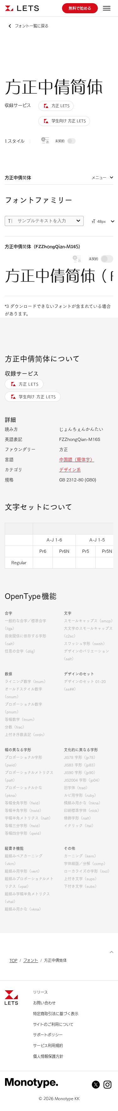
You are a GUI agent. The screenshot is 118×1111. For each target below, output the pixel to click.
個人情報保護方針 (48, 1056)
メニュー (99, 178)
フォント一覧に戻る (31, 26)
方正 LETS (28, 384)
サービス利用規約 (48, 1045)
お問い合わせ (44, 1003)
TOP (13, 960)
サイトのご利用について (53, 1024)
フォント (30, 960)
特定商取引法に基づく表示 (55, 1014)
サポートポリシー (48, 1035)
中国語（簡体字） (76, 459)
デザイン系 (70, 469)
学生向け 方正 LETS (37, 397)
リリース (40, 992)
